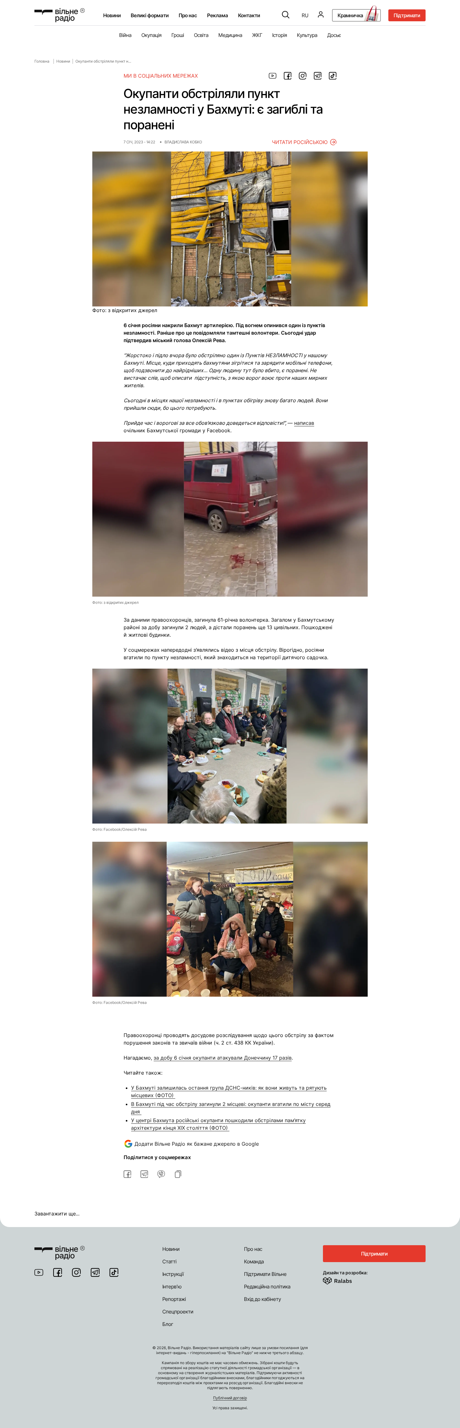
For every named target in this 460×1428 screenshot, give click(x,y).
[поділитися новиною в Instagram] (302, 76)
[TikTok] (114, 1272)
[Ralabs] (345, 1279)
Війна (125, 35)
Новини (112, 15)
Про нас (253, 1249)
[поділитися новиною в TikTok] (332, 76)
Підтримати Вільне (265, 1274)
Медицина (230, 35)
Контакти (249, 15)
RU (305, 15)
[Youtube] (38, 1272)
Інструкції (173, 1274)
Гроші (177, 35)
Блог (167, 1324)
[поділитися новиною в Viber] (161, 1174)
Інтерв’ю (171, 1286)
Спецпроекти (177, 1311)
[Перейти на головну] (59, 15)
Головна (41, 61)
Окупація (151, 35)
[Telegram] (95, 1272)
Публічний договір (230, 1397)
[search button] (285, 15)
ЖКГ (257, 35)
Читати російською (300, 142)
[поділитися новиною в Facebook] (287, 76)
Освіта (201, 35)
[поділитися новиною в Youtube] (272, 76)
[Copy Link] (178, 1174)
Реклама (217, 15)
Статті (169, 1261)
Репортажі (174, 1299)
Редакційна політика (267, 1286)
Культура (307, 35)
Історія (279, 35)
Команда (254, 1261)
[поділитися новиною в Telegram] (317, 76)
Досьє (334, 35)
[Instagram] (76, 1272)
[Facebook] (57, 1272)
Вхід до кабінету (262, 1299)
